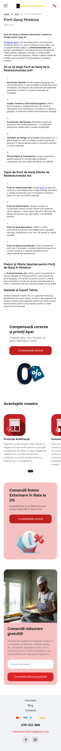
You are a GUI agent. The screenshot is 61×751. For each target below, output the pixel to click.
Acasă (6, 14)
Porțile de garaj (11, 42)
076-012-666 (30, 725)
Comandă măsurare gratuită (30, 676)
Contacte (30, 710)
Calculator (31, 700)
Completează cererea (30, 350)
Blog (17, 14)
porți (42, 187)
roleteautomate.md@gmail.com (30, 731)
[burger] (6, 5)
